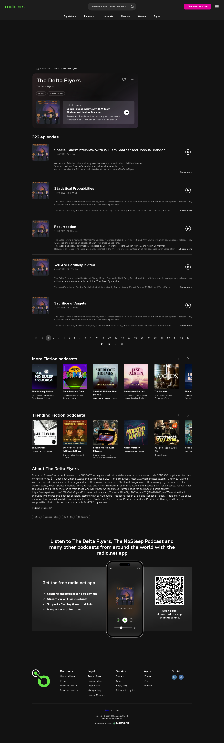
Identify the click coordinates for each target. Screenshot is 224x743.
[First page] (36, 338)
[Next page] (115, 344)
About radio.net (68, 676)
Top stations (70, 16)
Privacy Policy (95, 681)
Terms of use (94, 676)
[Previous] (179, 357)
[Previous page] (42, 338)
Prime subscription (125, 690)
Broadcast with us (69, 690)
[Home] (37, 68)
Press (63, 681)
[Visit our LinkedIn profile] (174, 677)
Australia (114, 710)
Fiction (41, 94)
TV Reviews (83, 517)
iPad (146, 681)
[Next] (188, 357)
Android (148, 686)
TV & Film (68, 517)
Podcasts (89, 16)
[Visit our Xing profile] (181, 677)
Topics (157, 16)
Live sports (107, 16)
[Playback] (126, 112)
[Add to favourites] (124, 79)
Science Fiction (56, 94)
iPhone (147, 676)
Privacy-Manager (96, 695)
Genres (142, 16)
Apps (118, 681)
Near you (125, 16)
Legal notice (94, 686)
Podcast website (40, 508)
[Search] (132, 7)
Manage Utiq (94, 690)
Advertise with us (68, 686)
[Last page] (121, 344)
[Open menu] (217, 7)
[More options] (132, 80)
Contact (120, 676)
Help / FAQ (121, 686)
